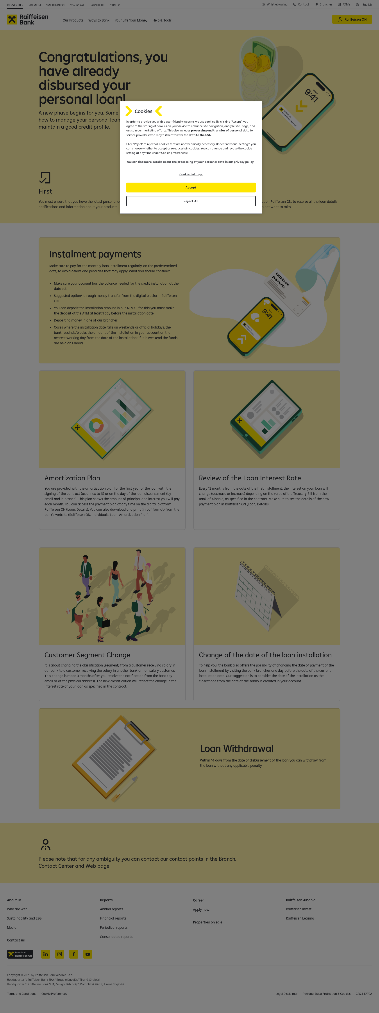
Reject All (191, 201)
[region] (191, 157)
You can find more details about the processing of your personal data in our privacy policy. (190, 162)
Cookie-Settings (191, 174)
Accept (191, 187)
